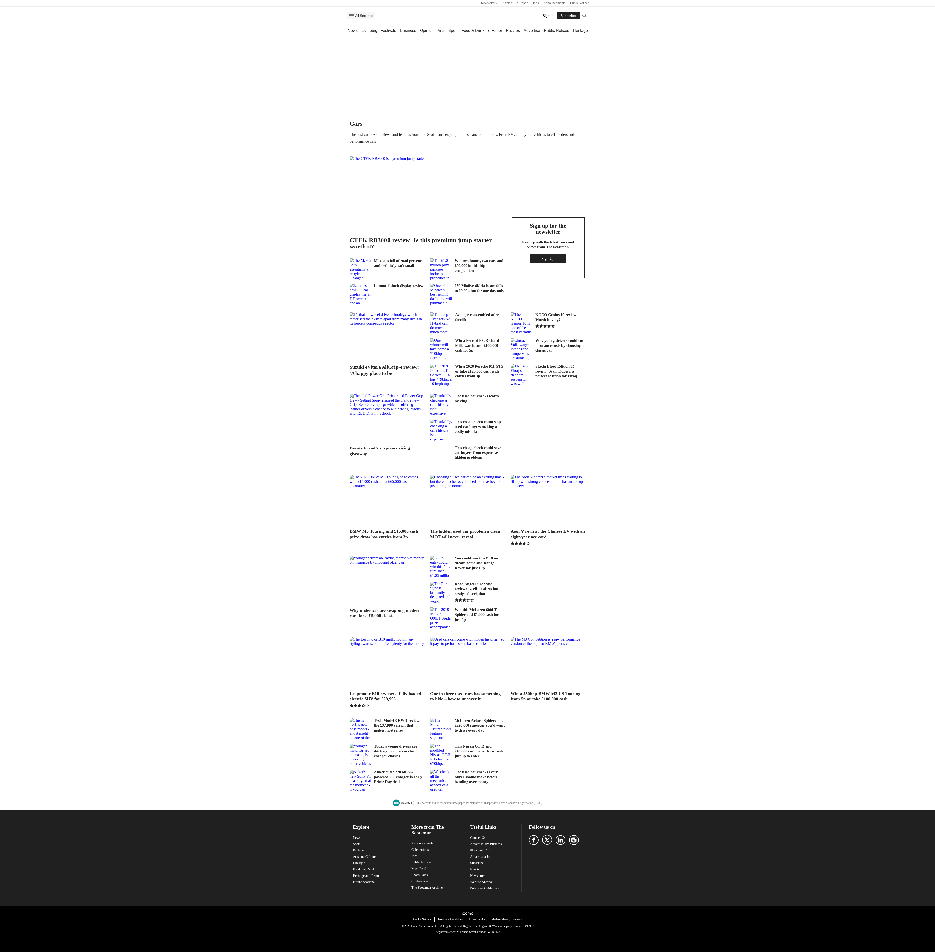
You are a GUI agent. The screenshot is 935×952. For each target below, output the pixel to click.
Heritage (580, 30)
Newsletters (489, 3)
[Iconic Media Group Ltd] (467, 913)
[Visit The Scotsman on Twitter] (547, 840)
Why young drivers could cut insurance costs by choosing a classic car (559, 345)
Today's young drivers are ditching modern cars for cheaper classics (395, 751)
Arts (441, 30)
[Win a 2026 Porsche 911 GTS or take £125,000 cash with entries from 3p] (441, 375)
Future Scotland (364, 882)
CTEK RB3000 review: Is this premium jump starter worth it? (421, 243)
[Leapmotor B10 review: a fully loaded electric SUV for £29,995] (387, 662)
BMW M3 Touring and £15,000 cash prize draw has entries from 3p (384, 534)
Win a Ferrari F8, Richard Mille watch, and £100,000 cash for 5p (477, 345)
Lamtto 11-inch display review (399, 286)
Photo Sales (419, 875)
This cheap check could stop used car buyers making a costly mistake (478, 427)
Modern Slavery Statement (506, 919)
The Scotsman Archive (427, 887)
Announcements (554, 3)
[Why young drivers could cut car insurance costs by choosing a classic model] (522, 349)
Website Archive (481, 882)
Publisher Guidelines (484, 888)
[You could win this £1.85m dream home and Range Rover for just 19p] (441, 567)
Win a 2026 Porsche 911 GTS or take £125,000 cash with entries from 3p (479, 371)
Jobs (536, 3)
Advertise (532, 30)
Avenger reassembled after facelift (477, 317)
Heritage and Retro (366, 876)
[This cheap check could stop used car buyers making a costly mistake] (441, 430)
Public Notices (579, 3)
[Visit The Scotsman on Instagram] (574, 840)
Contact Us (477, 838)
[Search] (584, 15)
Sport (453, 30)
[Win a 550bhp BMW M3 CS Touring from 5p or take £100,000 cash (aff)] (548, 662)
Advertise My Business (486, 844)
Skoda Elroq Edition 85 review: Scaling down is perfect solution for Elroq (556, 371)
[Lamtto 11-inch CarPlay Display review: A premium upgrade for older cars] (361, 294)
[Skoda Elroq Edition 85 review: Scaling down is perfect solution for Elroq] (522, 375)
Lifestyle (359, 863)
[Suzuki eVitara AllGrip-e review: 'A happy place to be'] (387, 336)
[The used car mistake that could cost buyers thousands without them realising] (441, 781)
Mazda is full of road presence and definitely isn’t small (398, 263)
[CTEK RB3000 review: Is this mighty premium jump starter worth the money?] (427, 194)
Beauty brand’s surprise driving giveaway (380, 451)
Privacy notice (477, 919)
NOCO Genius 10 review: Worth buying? (556, 317)
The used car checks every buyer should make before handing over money (476, 777)
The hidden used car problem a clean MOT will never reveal (465, 534)
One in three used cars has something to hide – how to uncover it (465, 696)
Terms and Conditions (450, 919)
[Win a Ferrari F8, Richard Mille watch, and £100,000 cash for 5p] (441, 349)
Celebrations (420, 849)
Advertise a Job (480, 857)
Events (474, 869)
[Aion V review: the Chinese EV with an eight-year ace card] (548, 500)
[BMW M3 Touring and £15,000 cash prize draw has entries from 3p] (387, 500)
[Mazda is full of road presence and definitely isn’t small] (361, 269)
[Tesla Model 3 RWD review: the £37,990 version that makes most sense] (361, 729)
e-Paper (522, 3)
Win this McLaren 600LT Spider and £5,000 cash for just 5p (477, 615)
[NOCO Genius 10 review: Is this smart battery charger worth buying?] (522, 323)
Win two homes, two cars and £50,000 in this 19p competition (479, 266)
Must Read (418, 868)
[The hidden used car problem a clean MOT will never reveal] (467, 500)
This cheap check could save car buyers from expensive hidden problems (478, 452)
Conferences (419, 881)
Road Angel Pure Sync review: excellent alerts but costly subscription (476, 589)
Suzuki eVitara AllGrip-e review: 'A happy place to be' (384, 370)
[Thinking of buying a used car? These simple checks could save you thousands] (441, 405)
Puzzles (507, 3)
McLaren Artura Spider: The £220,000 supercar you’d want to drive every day (480, 725)
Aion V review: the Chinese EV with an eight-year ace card (548, 534)
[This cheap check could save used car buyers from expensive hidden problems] (441, 456)
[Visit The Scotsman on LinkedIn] (560, 840)
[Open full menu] (351, 15)
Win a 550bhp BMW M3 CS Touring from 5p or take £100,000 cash (545, 696)
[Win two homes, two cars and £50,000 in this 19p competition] (441, 269)
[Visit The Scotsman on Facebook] (534, 840)
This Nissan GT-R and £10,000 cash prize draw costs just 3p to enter (479, 751)
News (353, 30)
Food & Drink (472, 30)
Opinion (427, 30)
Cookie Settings (422, 919)
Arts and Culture (364, 857)
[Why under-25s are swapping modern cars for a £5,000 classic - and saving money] (387, 580)
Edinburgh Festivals (379, 30)
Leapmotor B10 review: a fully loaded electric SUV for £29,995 (385, 696)
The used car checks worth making (477, 398)
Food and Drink (364, 869)
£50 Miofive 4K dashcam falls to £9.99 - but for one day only (479, 288)
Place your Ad (480, 850)
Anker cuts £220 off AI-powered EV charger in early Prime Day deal (398, 777)
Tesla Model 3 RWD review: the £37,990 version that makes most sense (397, 725)
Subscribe (477, 863)
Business (408, 30)
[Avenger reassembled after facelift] (441, 323)
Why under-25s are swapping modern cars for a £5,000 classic (385, 613)
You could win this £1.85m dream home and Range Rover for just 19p (476, 563)
